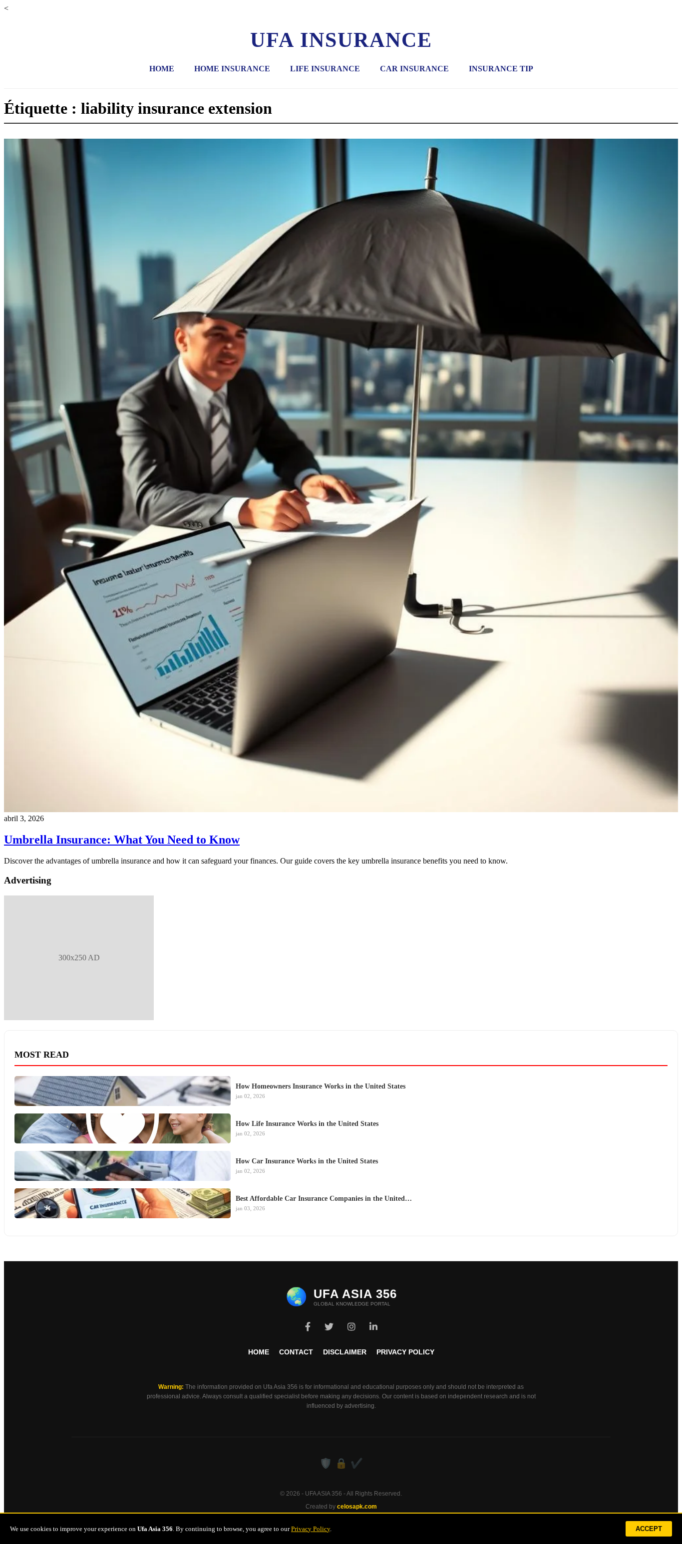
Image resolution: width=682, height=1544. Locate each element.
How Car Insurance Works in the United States (307, 1161)
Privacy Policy (405, 1352)
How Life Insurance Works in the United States (307, 1123)
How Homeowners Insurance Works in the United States (320, 1086)
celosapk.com (357, 1506)
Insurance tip (501, 68)
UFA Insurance (341, 39)
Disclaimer (344, 1352)
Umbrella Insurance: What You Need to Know (122, 839)
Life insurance (325, 68)
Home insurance (232, 68)
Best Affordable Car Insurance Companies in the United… (324, 1198)
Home (161, 68)
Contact (296, 1352)
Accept (649, 1529)
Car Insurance (414, 68)
